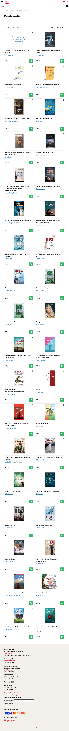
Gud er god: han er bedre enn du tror (47, 491)
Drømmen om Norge (42, 288)
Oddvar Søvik (40, 258)
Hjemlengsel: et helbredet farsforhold (17, 627)
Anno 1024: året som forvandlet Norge (17, 118)
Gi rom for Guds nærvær (13, 491)
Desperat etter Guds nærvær (14, 288)
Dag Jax (38, 631)
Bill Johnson (39, 121)
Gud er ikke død (10, 525)
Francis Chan (40, 392)
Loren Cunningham (41, 87)
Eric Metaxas (9, 55)
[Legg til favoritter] (33, 32)
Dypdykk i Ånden (41, 322)
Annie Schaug (40, 324)
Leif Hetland (8, 629)
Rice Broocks (9, 528)
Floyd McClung (9, 561)
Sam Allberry (9, 87)
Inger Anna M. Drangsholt (12, 595)
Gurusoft (34, 728)
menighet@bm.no (9, 660)
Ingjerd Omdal (9, 258)
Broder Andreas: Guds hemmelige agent (18, 220)
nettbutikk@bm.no (9, 653)
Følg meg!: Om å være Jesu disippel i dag (49, 457)
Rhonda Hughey (10, 290)
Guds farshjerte (10, 559)
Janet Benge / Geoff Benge (13, 223)
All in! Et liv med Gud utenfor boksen (47, 84)
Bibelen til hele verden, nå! (44, 152)
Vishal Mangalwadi (11, 193)
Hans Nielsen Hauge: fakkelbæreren (16, 593)
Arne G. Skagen (10, 394)
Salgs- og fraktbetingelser (11, 693)
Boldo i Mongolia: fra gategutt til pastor (48, 186)
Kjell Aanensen (40, 189)
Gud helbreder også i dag (44, 525)
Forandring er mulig (42, 423)
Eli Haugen (39, 595)
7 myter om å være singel (13, 84)
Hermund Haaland (10, 428)
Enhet (38, 389)
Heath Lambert (40, 360)
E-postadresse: (9, 700)
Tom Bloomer (9, 157)
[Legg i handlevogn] (31, 61)
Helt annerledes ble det (43, 593)
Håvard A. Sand (40, 225)
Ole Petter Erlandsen (11, 121)
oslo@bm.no (8, 670)
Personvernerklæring (10, 695)
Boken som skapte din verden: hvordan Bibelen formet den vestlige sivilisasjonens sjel (17, 188)
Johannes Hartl (9, 360)
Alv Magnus (39, 563)
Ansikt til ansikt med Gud (44, 118)
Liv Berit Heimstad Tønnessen (14, 462)
